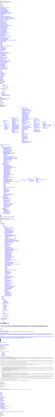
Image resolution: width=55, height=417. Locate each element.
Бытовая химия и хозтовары (30, 331)
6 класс (13, 337)
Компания (5, 305)
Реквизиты (1, 405)
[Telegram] (8, 323)
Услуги (1, 393)
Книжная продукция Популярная (9, 228)
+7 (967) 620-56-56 (3, 99)
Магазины (1, 402)
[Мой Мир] (3, 323)
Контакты (1, 399)
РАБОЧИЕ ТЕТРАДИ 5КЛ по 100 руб (26, 336)
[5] (27, 341)
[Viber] (5, 323)
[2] (27, 339)
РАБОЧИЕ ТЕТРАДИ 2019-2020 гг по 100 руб (14, 336)
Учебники (39, 334)
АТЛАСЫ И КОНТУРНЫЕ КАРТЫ (23, 337)
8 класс (15, 337)
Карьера (1, 398)
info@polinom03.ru (3, 88)
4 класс (9, 337)
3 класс (7, 337)
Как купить (3, 353)
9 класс (17, 337)
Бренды (1, 394)
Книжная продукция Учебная (9, 234)
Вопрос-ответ (2, 406)
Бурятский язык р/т (30, 337)
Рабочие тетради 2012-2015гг (4, 336)
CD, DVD (30, 333)
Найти (1, 413)
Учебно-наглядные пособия (44, 334)
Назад (7, 233)
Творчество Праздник (19, 331)
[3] (27, 340)
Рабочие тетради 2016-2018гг (46, 336)
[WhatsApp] (6, 323)
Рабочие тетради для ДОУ (34, 334)
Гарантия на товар (2, 404)
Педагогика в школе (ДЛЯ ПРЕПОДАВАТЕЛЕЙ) (24, 334)
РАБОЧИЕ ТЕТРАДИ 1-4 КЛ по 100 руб (17, 333)
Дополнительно (4, 355)
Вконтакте (3, 90)
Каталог (5, 226)
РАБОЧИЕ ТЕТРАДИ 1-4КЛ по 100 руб (37, 336)
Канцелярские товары (8, 246)
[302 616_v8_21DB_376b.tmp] (4, 344)
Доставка (3, 354)
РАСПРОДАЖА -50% (26, 333)
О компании (2, 396)
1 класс (3, 337)
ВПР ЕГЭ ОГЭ (33, 333)
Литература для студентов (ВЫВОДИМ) (41, 333)
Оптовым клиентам (3, 397)
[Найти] (1, 3)
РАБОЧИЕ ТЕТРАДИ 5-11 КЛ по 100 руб (6, 333)
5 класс (11, 337)
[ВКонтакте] (0, 323)
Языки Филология (50, 334)
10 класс (52, 336)
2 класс (5, 337)
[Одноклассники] (1, 323)
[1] (27, 338)
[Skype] (7, 323)
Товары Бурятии (7, 291)
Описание (3, 352)
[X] (4, 323)
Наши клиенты (2, 400)
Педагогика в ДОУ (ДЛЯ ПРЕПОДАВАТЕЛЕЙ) (10, 334)
